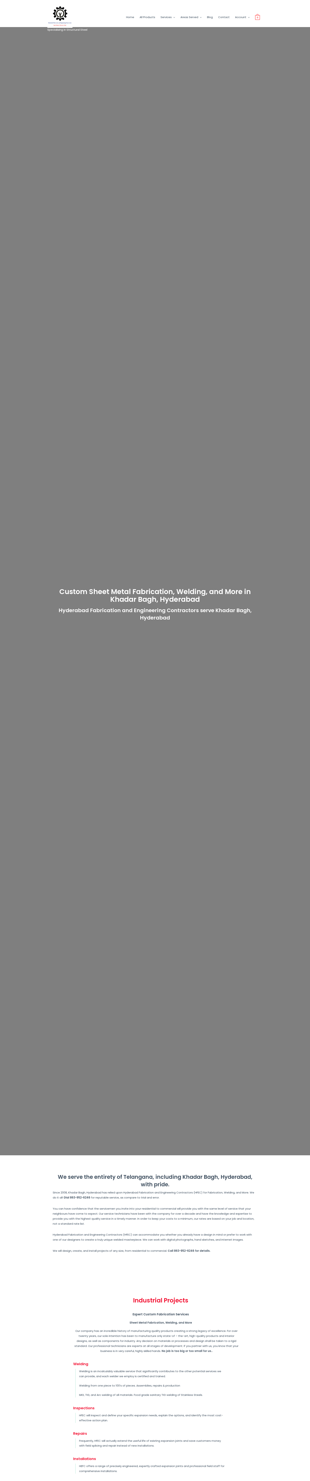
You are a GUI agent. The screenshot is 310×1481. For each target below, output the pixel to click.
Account (240, 17)
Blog (210, 17)
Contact (224, 17)
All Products (147, 17)
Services (166, 17)
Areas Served (189, 17)
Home (130, 17)
